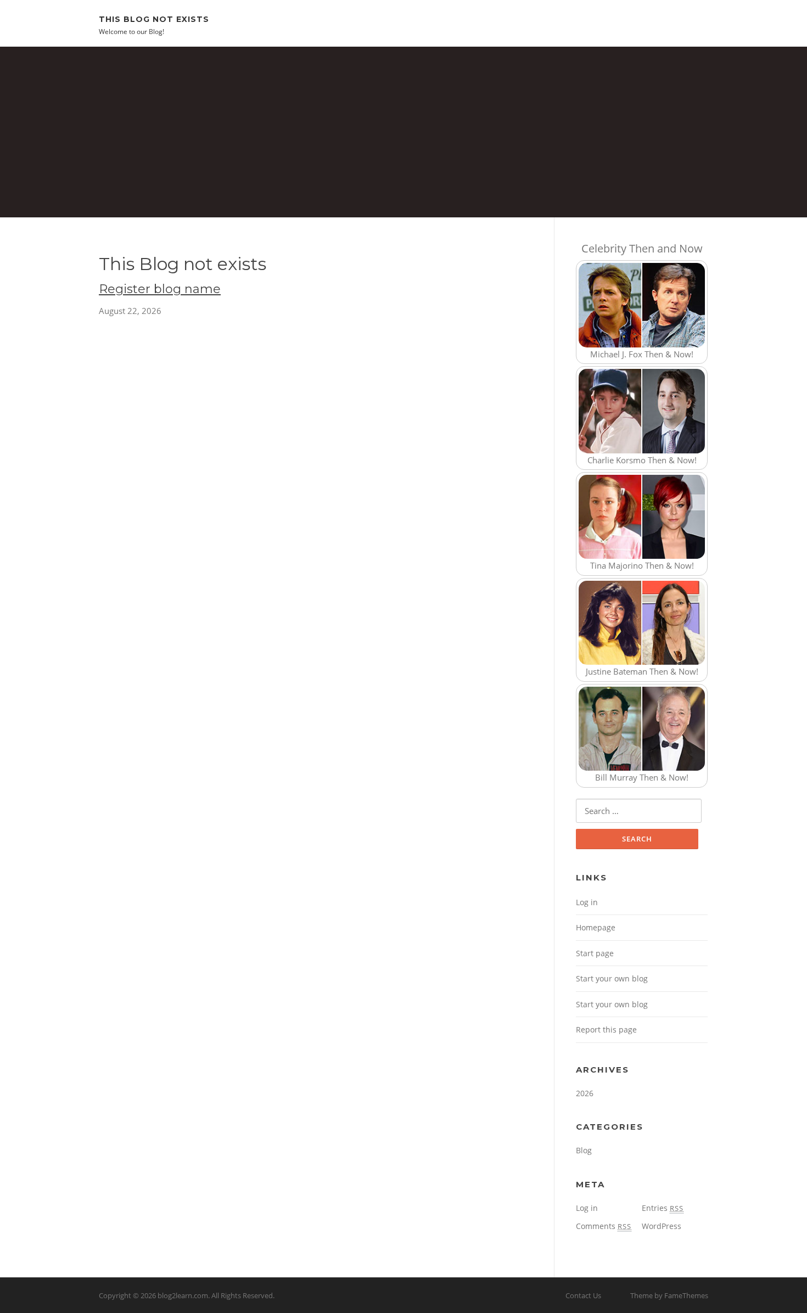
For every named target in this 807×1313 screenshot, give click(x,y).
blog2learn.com (183, 1295)
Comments (603, 1226)
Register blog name (160, 289)
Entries (662, 1208)
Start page (595, 953)
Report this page (606, 1029)
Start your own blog (612, 978)
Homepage (595, 927)
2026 (584, 1093)
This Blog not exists (154, 19)
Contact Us (583, 1295)
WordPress (661, 1226)
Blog (584, 1150)
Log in (587, 902)
